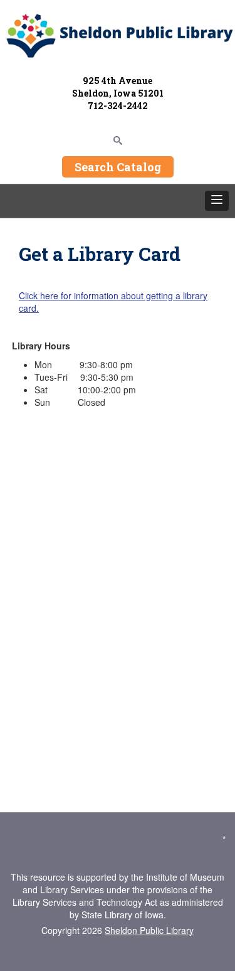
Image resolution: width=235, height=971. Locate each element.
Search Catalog (118, 166)
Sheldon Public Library (149, 930)
